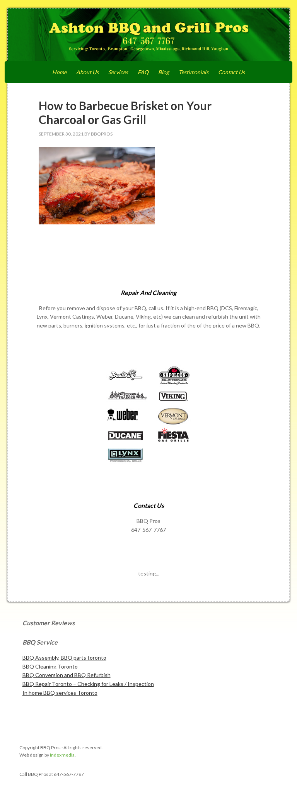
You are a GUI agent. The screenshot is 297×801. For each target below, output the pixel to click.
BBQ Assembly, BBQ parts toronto (64, 657)
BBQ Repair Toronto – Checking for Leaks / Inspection (88, 684)
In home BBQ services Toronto (59, 692)
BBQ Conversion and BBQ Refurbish (66, 675)
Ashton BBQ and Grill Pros (148, 35)
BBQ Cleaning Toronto (50, 666)
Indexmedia (62, 755)
